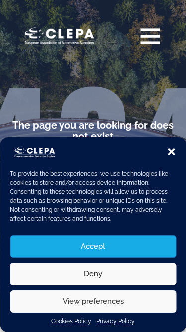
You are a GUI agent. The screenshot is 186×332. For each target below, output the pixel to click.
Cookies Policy (71, 321)
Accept (93, 246)
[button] (171, 152)
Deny (93, 273)
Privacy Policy (115, 321)
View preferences (93, 301)
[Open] (150, 36)
